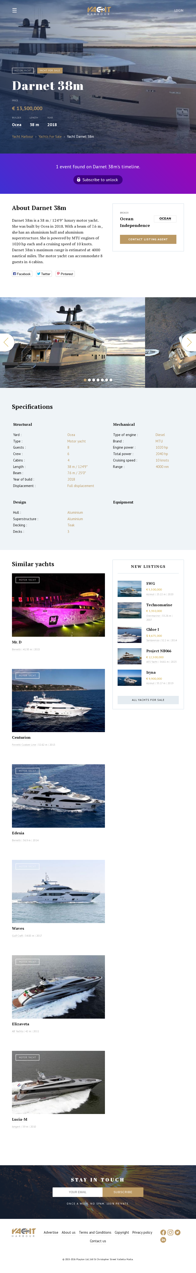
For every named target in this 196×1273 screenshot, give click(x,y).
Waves (18, 928)
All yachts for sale (148, 700)
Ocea (16, 124)
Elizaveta (20, 1024)
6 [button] (106, 380)
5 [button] (102, 380)
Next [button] (189, 342)
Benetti (16, 649)
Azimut (150, 594)
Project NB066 (158, 650)
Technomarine (159, 604)
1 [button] (85, 380)
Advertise (51, 1232)
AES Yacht (152, 661)
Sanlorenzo (152, 640)
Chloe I (152, 629)
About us (69, 1232)
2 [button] (89, 380)
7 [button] (110, 380)
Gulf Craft (17, 935)
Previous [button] (7, 342)
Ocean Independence (135, 222)
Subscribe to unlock (100, 179)
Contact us (98, 1241)
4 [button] (98, 380)
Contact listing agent (148, 239)
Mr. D (17, 642)
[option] (72, 342)
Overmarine (153, 615)
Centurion (21, 737)
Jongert (16, 1126)
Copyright (122, 1232)
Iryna (151, 672)
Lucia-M (19, 1119)
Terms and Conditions (95, 1232)
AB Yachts (17, 1031)
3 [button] (93, 380)
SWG (150, 583)
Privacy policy (142, 1232)
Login (179, 11)
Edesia (18, 833)
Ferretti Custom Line (24, 744)
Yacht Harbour (99, 11)
